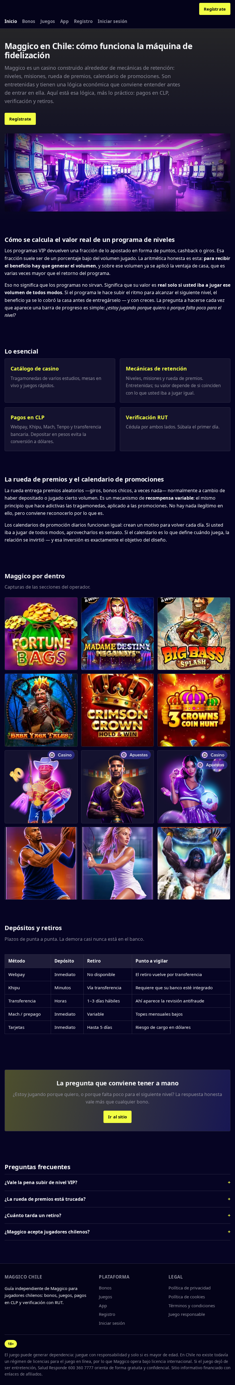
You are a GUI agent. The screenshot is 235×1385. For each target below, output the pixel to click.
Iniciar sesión (112, 21)
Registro (83, 21)
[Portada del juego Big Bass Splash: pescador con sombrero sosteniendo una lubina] (193, 633)
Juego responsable (187, 1314)
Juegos (47, 21)
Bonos (28, 21)
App (64, 21)
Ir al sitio (117, 1117)
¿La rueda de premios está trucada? (45, 1199)
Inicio (11, 21)
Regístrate (215, 9)
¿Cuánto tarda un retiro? (33, 1215)
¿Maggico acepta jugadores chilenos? (47, 1232)
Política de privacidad (190, 1288)
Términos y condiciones (192, 1305)
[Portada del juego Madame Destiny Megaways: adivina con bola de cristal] (117, 633)
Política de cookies (187, 1296)
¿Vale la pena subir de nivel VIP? (41, 1182)
